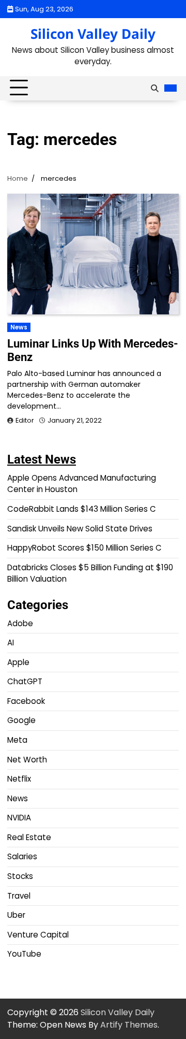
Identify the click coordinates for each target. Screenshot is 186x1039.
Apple (18, 662)
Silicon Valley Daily (93, 33)
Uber (16, 915)
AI (10, 642)
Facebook (26, 701)
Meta (17, 739)
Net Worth (27, 759)
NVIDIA (19, 817)
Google (21, 720)
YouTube (24, 953)
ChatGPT (24, 681)
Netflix (19, 778)
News (18, 327)
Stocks (20, 876)
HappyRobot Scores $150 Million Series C (84, 547)
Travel (18, 895)
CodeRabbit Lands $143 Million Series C (81, 508)
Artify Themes (129, 1025)
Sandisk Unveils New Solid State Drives (79, 528)
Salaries (22, 856)
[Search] (154, 88)
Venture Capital (38, 934)
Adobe (20, 623)
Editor (25, 420)
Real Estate (29, 837)
